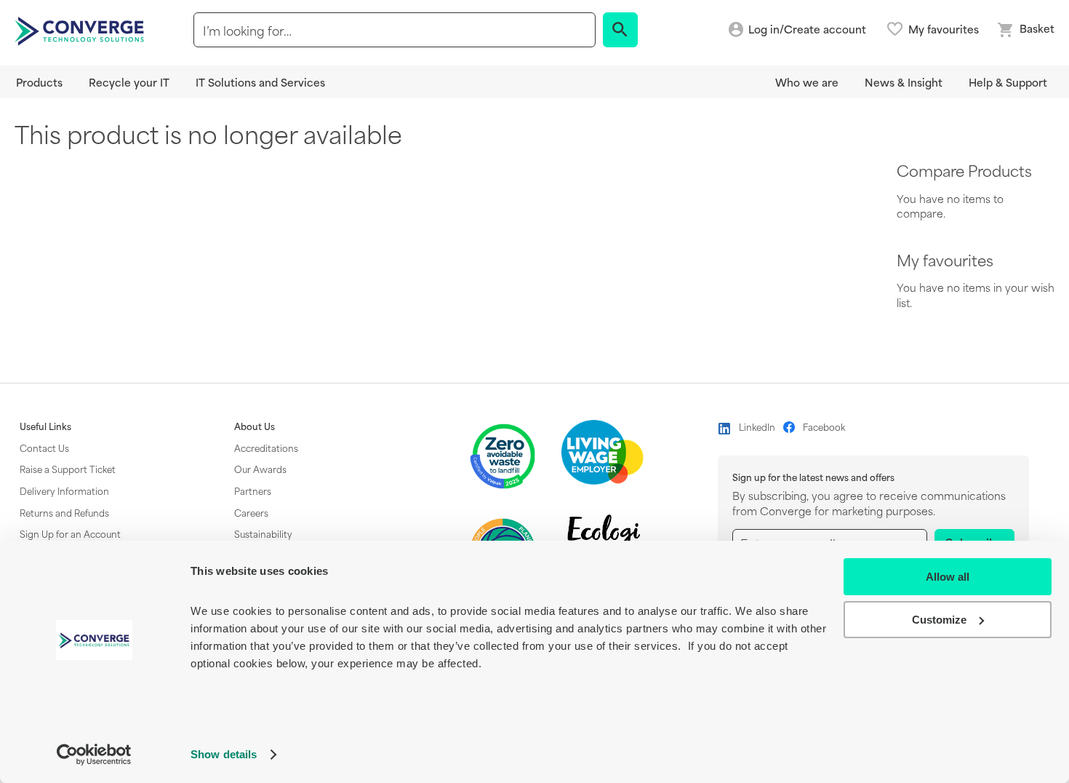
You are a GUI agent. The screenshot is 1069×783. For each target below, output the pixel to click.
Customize (939, 619)
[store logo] (81, 29)
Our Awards (260, 468)
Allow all (947, 577)
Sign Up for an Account (70, 533)
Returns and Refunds (64, 512)
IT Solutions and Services (260, 81)
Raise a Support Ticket (68, 468)
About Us (254, 426)
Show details (224, 754)
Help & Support (1008, 81)
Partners (252, 490)
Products (39, 81)
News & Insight (903, 81)
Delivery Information (64, 490)
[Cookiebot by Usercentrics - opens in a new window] (94, 755)
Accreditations (266, 447)
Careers (251, 512)
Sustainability (263, 533)
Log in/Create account (807, 29)
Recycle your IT (129, 81)
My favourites (943, 29)
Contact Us (44, 447)
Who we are (806, 81)
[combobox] (394, 29)
